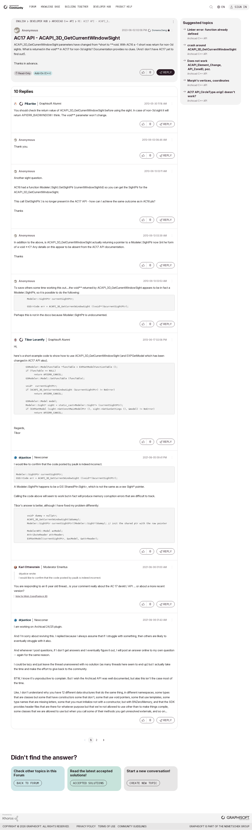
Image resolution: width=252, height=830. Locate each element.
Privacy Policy (86, 826)
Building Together (76, 6)
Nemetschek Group (236, 826)
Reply (167, 72)
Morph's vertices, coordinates (208, 80)
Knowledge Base (50, 6)
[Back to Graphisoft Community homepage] (14, 6)
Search (211, 7)
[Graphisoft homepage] (235, 818)
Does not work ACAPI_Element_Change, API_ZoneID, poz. (204, 65)
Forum (32, 6)
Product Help (124, 6)
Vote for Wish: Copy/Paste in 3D (31, 596)
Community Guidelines (132, 826)
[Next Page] (103, 740)
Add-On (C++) (43, 73)
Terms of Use (106, 826)
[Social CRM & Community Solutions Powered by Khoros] (10, 817)
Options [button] (173, 21)
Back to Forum (28, 783)
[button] (143, 72)
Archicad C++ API (197, 38)
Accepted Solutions (88, 783)
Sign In (241, 6)
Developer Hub (102, 6)
